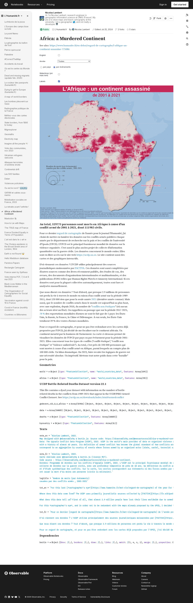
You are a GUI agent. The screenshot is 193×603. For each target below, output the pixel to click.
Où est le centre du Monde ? (17, 69)
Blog (114, 576)
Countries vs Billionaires (16, 314)
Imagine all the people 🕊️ (16, 143)
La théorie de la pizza (15, 22)
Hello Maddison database (16, 258)
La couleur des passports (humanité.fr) (16, 83)
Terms (78, 597)
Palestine (9, 54)
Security (63, 597)
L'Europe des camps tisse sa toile (16, 27)
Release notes (84, 589)
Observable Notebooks (53, 576)
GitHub (144, 589)
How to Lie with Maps (14, 223)
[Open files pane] (187, 14)
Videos (115, 583)
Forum (114, 589)
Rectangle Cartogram (14, 267)
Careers (144, 579)
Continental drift (12, 169)
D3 (79, 586)
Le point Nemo (11, 33)
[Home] (17, 581)
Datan (7, 178)
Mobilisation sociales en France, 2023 (16, 201)
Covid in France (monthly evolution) (16, 308)
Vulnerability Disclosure (100, 597)
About (143, 576)
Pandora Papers (12, 263)
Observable (83, 576)
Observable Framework (88, 579)
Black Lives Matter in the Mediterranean (16, 285)
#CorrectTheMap (13, 59)
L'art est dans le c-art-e (15, 239)
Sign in (163, 4)
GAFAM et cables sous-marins (15, 193)
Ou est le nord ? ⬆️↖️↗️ (16, 188)
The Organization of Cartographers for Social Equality (16, 293)
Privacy (53, 597)
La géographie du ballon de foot (16, 44)
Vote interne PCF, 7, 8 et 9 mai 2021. (17, 278)
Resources (34, 4)
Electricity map (11, 139)
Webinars (116, 579)
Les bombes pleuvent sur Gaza (16, 102)
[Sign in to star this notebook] (165, 18)
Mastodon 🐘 (11, 218)
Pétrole (8, 38)
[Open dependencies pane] (187, 32)
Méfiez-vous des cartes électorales (16, 116)
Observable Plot (85, 583)
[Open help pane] (187, 44)
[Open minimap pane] (187, 26)
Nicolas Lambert (53, 12)
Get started (180, 4)
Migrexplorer (11, 129)
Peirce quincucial (12, 50)
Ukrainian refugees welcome (13, 156)
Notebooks (17, 4)
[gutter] (24, 365)
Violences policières (14, 183)
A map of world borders (16, 97)
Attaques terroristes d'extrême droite (14, 163)
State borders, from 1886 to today (16, 123)
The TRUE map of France (16, 228)
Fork (159, 18)
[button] (36, 35)
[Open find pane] (187, 38)
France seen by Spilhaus (16, 272)
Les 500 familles (12, 174)
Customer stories (119, 586)
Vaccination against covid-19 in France (17, 301)
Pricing (51, 4)
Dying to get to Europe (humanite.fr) (15, 90)
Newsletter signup (149, 586)
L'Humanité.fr (61, 29)
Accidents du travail (14, 64)
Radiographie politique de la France (17, 109)
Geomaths (9, 134)
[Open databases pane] (187, 20)
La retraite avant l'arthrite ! (17, 207)
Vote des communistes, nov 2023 (15, 149)
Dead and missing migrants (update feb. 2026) (17, 76)
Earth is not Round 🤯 (14, 253)
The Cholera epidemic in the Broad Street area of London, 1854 (16, 246)
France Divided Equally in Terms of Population (16, 233)
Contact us (145, 583)
